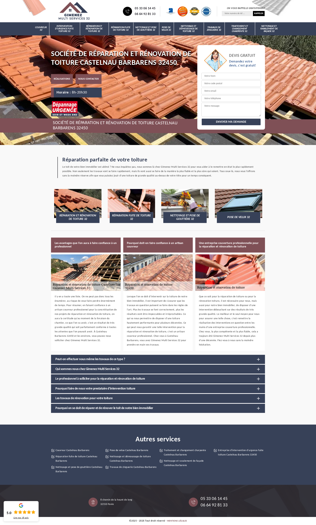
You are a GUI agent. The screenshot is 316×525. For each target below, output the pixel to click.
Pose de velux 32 (166, 28)
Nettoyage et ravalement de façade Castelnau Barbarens (184, 463)
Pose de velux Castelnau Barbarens (129, 450)
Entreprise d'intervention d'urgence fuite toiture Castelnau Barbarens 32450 (241, 452)
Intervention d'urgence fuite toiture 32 (64, 29)
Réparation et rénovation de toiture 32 (94, 29)
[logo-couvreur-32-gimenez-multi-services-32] (74, 11)
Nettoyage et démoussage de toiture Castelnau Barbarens (130, 458)
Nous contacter (88, 78)
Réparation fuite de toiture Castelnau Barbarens (76, 458)
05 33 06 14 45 (145, 8)
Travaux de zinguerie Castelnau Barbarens (133, 467)
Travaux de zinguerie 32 (214, 28)
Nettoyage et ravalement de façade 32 (269, 29)
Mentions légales (177, 521)
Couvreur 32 (41, 28)
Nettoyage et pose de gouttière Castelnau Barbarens (79, 469)
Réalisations (62, 78)
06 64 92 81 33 (145, 14)
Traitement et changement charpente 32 (239, 29)
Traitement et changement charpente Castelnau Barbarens (185, 452)
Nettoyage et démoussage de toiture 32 (188, 29)
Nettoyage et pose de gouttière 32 (146, 28)
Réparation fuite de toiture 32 (120, 28)
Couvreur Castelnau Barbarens (72, 450)
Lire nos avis (21, 518)
